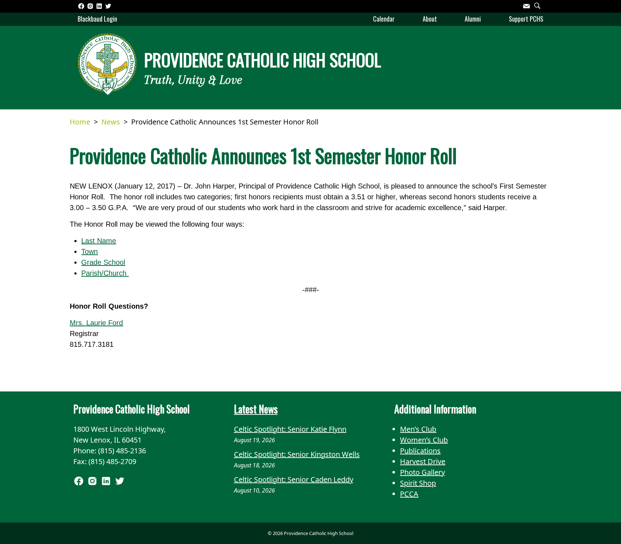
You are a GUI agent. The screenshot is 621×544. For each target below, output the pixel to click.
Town (89, 251)
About (430, 18)
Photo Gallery (422, 472)
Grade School (103, 262)
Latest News (256, 409)
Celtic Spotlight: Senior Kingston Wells (297, 454)
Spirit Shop (418, 483)
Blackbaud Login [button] (97, 18)
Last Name (98, 241)
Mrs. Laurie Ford (96, 323)
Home (80, 122)
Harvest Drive (422, 461)
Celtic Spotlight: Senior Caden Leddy (293, 479)
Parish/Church (105, 273)
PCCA (409, 494)
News (110, 122)
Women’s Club (424, 440)
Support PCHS (526, 18)
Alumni (473, 18)
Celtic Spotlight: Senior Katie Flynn (290, 429)
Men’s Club (418, 429)
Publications (420, 450)
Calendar (384, 18)
